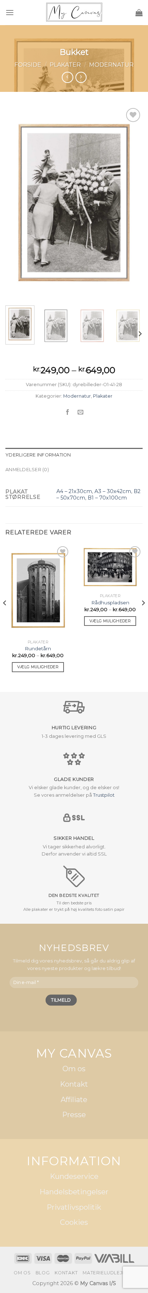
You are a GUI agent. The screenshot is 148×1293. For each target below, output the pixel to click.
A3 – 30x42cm (112, 491)
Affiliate (74, 1099)
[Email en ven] (81, 412)
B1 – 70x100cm (107, 498)
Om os (74, 1069)
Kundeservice (74, 1176)
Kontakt (74, 1084)
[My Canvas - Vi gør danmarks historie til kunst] (74, 12)
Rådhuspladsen (110, 602)
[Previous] (17, 203)
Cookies (74, 1222)
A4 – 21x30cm (74, 491)
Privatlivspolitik (74, 1207)
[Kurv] (139, 12)
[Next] (130, 203)
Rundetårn (38, 648)
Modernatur (111, 64)
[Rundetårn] (37, 590)
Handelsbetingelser (74, 1191)
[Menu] (9, 12)
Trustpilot (104, 795)
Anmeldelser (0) (27, 469)
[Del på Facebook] (67, 412)
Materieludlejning (108, 1272)
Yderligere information (38, 455)
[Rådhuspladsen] (110, 567)
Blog (43, 1272)
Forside (27, 64)
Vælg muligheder (38, 666)
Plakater (65, 64)
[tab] (74, 455)
